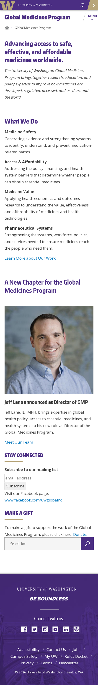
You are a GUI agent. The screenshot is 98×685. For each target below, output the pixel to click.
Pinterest (78, 629)
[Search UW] (82, 5)
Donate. (80, 534)
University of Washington (49, 589)
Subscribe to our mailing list (31, 469)
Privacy (27, 662)
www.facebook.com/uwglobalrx (33, 500)
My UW (51, 656)
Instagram (47, 629)
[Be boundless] (49, 599)
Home (6, 28)
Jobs (76, 649)
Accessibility (28, 649)
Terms (46, 662)
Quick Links (92, 5)
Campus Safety (24, 656)
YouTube (57, 629)
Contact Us (56, 649)
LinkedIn (67, 629)
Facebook (26, 629)
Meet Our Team (19, 442)
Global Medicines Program (33, 28)
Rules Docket (76, 656)
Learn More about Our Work (30, 258)
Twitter (36, 629)
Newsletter (68, 662)
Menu (92, 16)
